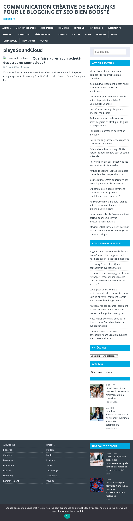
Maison (76, 34)
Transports (28, 40)
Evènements (114, 28)
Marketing (24, 34)
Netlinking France (99, 264)
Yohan (26, 67)
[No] (129, 512)
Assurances (47, 28)
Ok (67, 516)
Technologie (10, 40)
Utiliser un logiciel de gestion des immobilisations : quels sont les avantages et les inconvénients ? (117, 463)
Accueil (6, 28)
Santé (114, 34)
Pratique (101, 34)
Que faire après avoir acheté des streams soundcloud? (42, 60)
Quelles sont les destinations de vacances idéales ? (107, 280)
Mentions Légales (26, 28)
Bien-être (63, 28)
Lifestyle (62, 34)
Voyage (44, 40)
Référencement (43, 34)
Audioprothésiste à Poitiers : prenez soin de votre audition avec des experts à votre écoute (108, 205)
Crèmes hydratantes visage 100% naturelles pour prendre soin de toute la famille (109, 152)
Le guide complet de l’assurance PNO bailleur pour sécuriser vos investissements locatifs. (109, 218)
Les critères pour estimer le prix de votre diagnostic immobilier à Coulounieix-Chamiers (108, 100)
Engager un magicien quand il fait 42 (109, 251)
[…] (4, 79)
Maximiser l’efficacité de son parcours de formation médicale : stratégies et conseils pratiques (109, 230)
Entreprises (96, 28)
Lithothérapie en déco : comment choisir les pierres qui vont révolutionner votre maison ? (107, 192)
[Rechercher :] (110, 52)
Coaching (79, 28)
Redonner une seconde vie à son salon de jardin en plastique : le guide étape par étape (109, 122)
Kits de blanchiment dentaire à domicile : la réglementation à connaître (105, 75)
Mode (88, 34)
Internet (8, 34)
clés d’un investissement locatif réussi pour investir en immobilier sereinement (109, 87)
